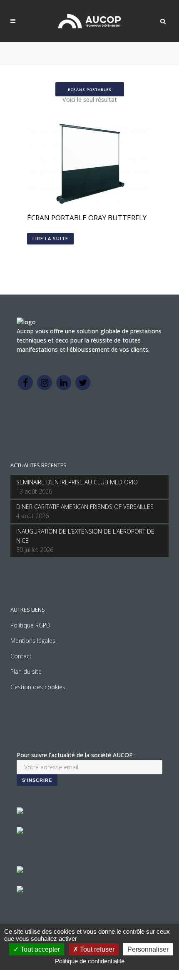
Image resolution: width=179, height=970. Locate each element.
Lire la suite (50, 238)
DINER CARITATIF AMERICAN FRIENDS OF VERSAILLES (85, 507)
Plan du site (26, 671)
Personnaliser (148, 949)
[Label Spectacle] (20, 812)
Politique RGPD (30, 625)
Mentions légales (32, 641)
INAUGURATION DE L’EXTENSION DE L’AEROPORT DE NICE (85, 535)
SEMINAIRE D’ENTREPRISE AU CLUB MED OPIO (77, 482)
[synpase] (20, 890)
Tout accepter (39, 949)
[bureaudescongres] (20, 870)
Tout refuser (96, 949)
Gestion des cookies (37, 687)
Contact (21, 656)
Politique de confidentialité (89, 961)
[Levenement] (20, 831)
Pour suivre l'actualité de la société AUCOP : (76, 755)
